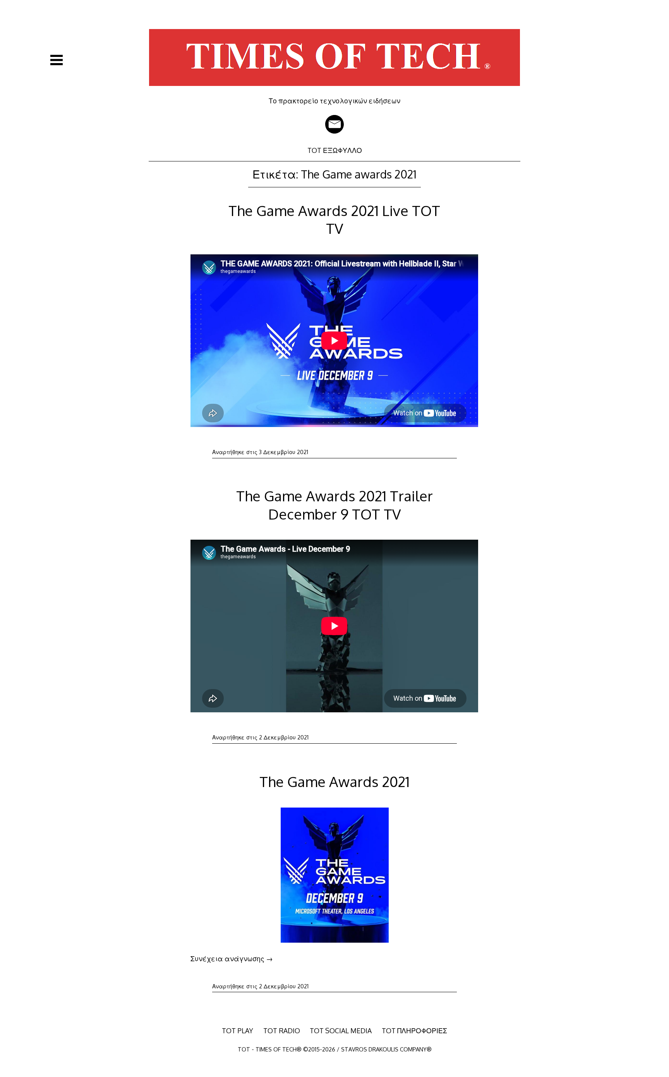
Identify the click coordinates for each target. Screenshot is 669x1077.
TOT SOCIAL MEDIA (341, 1030)
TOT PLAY (237, 1030)
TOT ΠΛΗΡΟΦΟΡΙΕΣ (414, 1030)
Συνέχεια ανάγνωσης (231, 958)
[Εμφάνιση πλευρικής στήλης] (56, 60)
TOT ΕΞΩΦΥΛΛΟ (334, 150)
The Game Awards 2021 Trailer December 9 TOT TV (334, 505)
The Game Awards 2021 (334, 781)
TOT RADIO (281, 1030)
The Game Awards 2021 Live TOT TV (334, 219)
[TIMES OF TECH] (334, 91)
